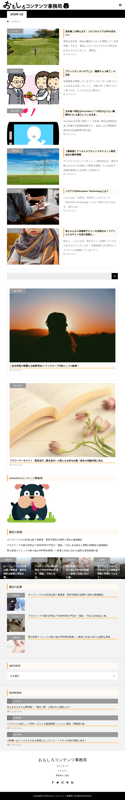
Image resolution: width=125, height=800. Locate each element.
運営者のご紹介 (62, 775)
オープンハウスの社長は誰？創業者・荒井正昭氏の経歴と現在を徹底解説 (44, 539)
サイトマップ (62, 766)
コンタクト (62, 771)
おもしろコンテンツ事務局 (62, 759)
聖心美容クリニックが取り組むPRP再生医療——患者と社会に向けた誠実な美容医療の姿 (52, 550)
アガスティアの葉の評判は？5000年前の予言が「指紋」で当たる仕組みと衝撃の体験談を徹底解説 (57, 545)
